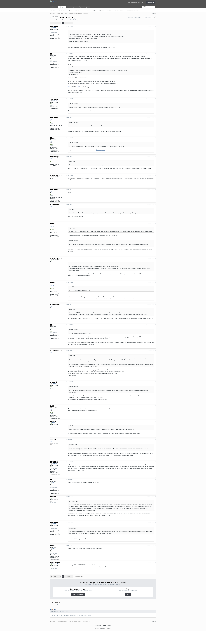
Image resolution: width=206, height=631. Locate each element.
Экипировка (78, 10)
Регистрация (150, 2)
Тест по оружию (100, 150)
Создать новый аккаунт (78, 594)
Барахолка (101, 10)
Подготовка (87, 10)
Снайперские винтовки (79, 20)
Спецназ (109, 10)
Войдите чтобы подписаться (136, 17)
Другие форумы (119, 10)
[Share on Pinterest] (55, 609)
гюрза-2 (53, 382)
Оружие (70, 10)
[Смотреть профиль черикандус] (54, 100)
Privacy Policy (98, 625)
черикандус (54, 99)
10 (51, 31)
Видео (94, 10)
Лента (54, 7)
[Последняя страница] (72, 23)
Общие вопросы (62, 10)
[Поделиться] (155, 26)
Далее (68, 576)
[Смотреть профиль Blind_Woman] (54, 564)
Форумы (62, 7)
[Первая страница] (51, 23)
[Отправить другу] (54, 609)
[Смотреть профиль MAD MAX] (54, 28)
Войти (128, 594)
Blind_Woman (55, 562)
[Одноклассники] (52, 609)
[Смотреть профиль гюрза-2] (53, 383)
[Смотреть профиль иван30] (53, 423)
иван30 (53, 421)
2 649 (52, 60)
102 (52, 412)
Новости (53, 10)
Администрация (83, 7)
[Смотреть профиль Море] (53, 57)
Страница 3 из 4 (78, 23)
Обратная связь (107, 625)
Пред (55, 576)
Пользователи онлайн (132, 10)
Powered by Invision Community (103, 628)
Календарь (72, 7)
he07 (52, 406)
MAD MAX (54, 26)
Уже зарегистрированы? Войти (136, 2)
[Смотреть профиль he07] (52, 409)
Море (52, 54)
